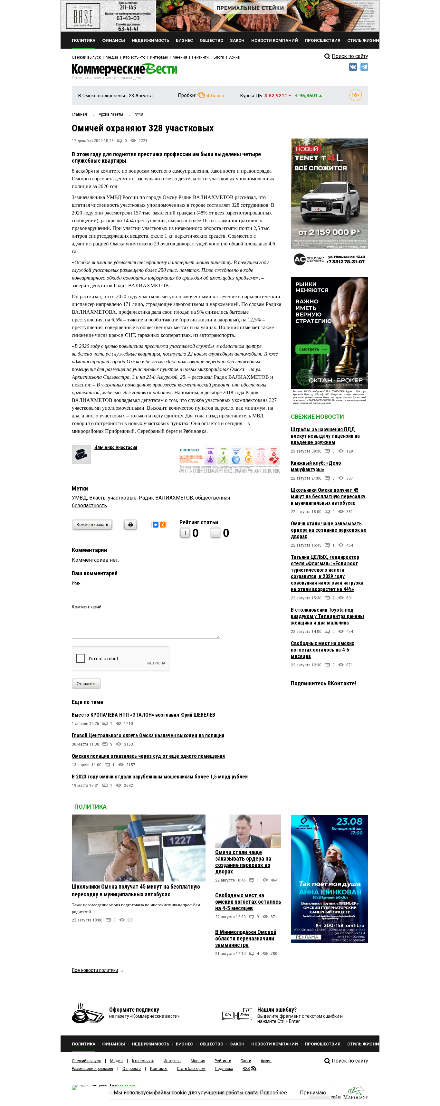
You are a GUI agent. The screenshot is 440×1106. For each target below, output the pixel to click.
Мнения (180, 57)
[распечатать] (129, 529)
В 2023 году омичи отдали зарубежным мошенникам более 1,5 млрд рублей (160, 777)
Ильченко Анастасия (115, 447)
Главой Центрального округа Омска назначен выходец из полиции (148, 735)
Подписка (224, 1068)
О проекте (131, 1068)
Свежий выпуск (86, 57)
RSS (246, 1068)
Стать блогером (191, 1068)
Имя (76, 583)
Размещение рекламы (92, 1068)
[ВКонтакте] (155, 525)
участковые (122, 498)
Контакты (158, 1068)
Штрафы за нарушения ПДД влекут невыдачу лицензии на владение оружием (325, 435)
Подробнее (273, 1093)
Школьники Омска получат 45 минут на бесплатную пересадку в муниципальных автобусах (328, 496)
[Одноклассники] (163, 525)
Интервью (159, 57)
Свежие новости (317, 416)
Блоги (219, 57)
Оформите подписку (134, 1009)
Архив (234, 57)
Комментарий (86, 606)
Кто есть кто (134, 57)
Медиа (112, 57)
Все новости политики (95, 970)
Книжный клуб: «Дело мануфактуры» (316, 466)
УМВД (79, 498)
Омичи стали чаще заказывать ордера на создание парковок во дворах (329, 529)
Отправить (86, 684)
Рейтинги (200, 57)
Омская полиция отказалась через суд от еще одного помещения (148, 756)
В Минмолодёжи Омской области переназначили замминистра (245, 938)
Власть (97, 498)
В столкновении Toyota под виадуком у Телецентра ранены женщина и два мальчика (327, 616)
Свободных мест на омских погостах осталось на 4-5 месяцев (322, 649)
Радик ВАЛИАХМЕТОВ (166, 498)
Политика (90, 806)
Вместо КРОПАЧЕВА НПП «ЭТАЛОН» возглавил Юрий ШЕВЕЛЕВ (143, 715)
